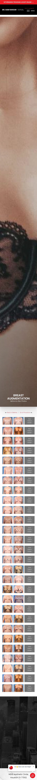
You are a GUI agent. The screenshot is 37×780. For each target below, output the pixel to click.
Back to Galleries (12, 412)
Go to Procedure (25, 412)
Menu (33, 11)
